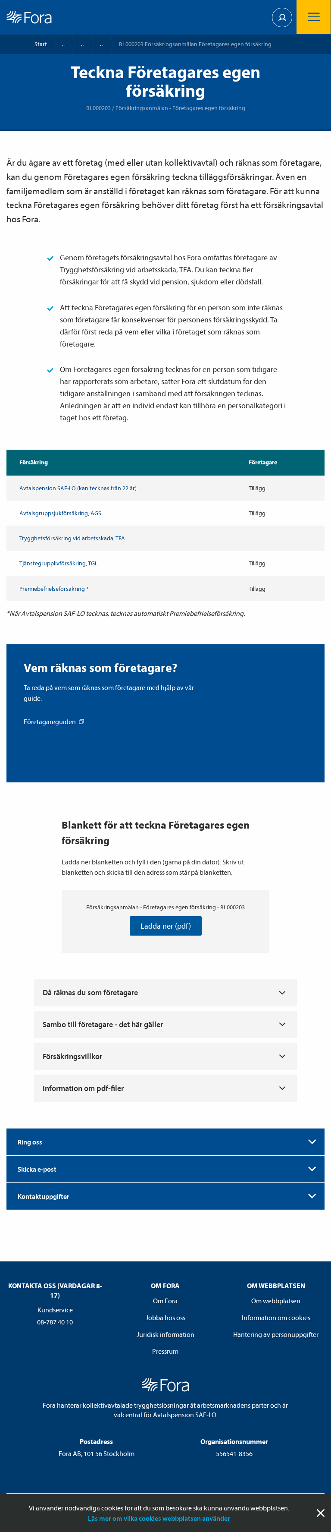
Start (40, 44)
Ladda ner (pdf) (166, 926)
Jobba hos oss (165, 1317)
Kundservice (60, 44)
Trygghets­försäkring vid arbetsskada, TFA (72, 538)
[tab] (165, 1141)
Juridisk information (165, 1334)
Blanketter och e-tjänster (98, 44)
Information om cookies (276, 1317)
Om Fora (165, 1300)
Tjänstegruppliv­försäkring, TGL (58, 563)
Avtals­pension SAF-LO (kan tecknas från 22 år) (78, 488)
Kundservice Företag (79, 44)
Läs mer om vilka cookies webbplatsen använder (159, 1518)
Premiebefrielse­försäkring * (54, 589)
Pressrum (165, 1351)
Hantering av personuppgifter (276, 1334)
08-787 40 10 (55, 1322)
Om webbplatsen (275, 1300)
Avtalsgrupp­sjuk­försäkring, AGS (60, 513)
